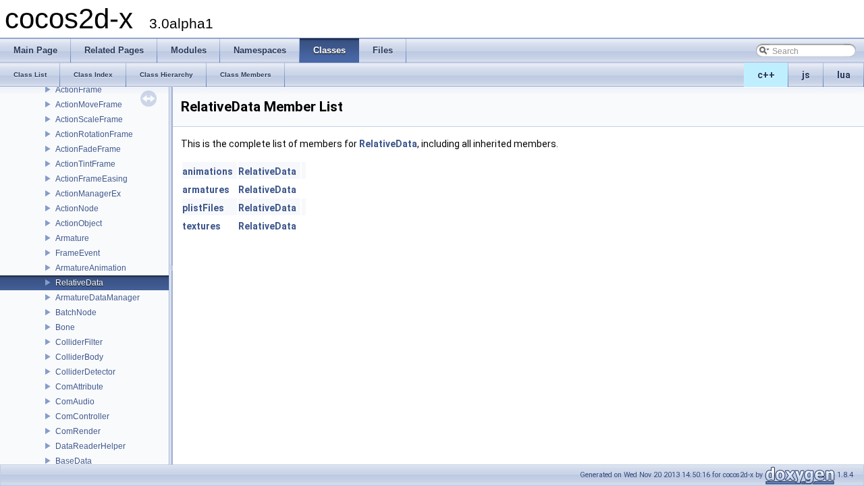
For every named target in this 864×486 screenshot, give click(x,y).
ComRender (78, 431)
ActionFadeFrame (88, 149)
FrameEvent (77, 253)
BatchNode (76, 312)
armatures (206, 189)
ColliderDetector (85, 372)
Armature (72, 238)
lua (843, 75)
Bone (65, 327)
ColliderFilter (79, 342)
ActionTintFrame (85, 164)
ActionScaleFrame (89, 119)
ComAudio (74, 401)
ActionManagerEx (88, 193)
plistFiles (203, 207)
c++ (766, 75)
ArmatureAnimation (90, 268)
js (806, 75)
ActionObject (78, 223)
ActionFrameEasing (91, 179)
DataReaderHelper (90, 446)
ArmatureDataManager (97, 297)
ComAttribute (79, 387)
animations (207, 171)
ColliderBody (79, 357)
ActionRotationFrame (94, 134)
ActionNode (77, 208)
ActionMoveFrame (88, 104)
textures (201, 226)
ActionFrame (78, 89)
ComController (82, 416)
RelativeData (79, 283)
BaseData (73, 461)
